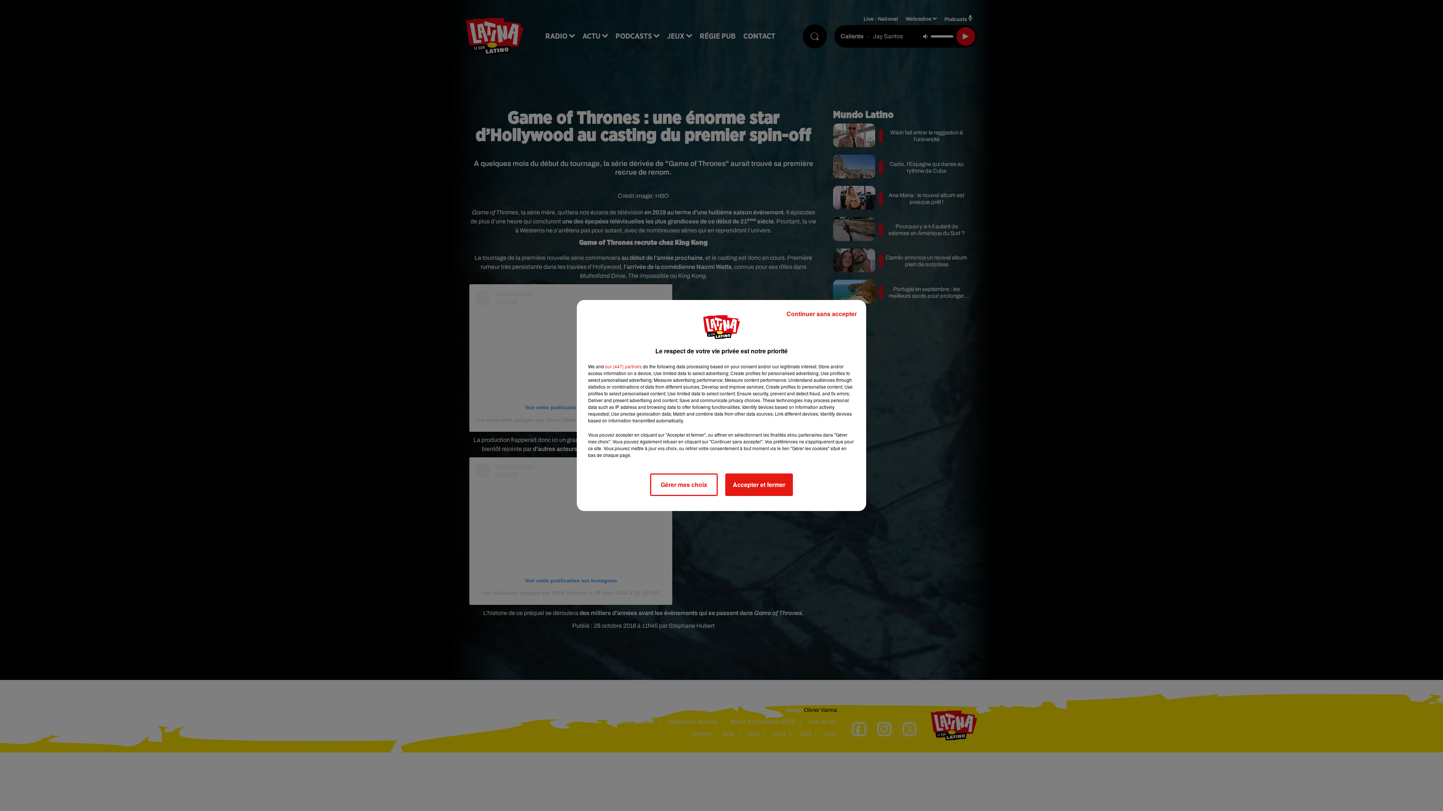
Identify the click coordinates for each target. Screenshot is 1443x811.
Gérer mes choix (684, 484)
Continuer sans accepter (822, 313)
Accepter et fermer (759, 484)
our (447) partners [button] (623, 366)
